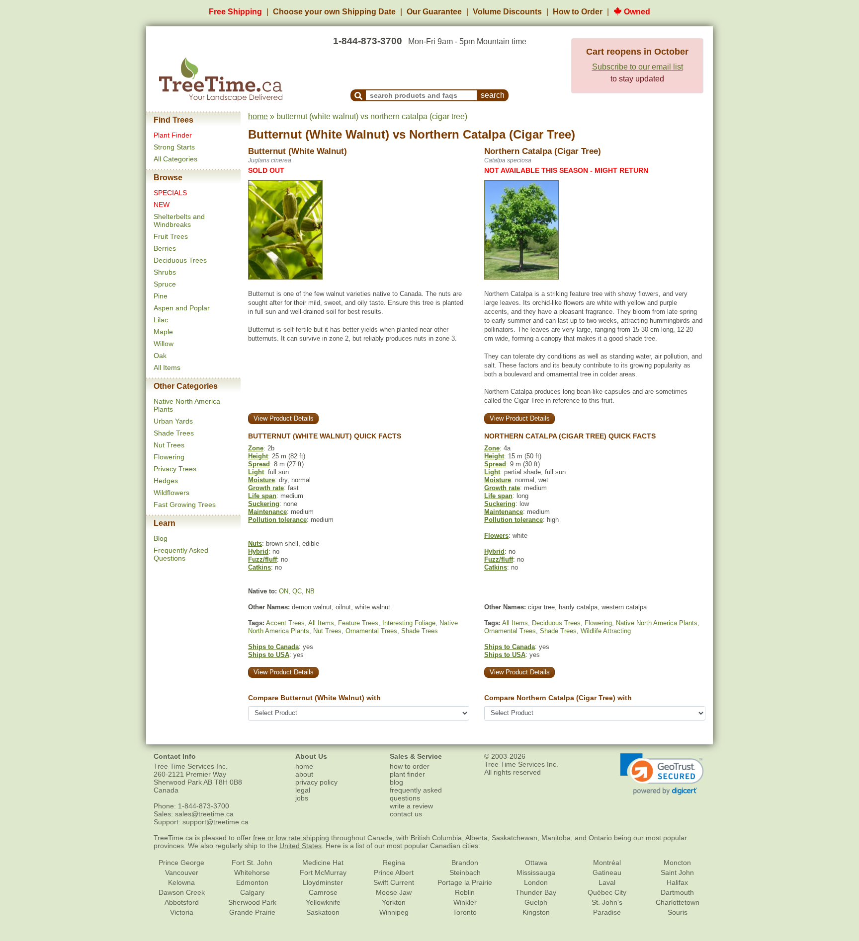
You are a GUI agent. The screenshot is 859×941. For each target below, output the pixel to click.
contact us (406, 814)
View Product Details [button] (284, 418)
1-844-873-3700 (367, 41)
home (258, 116)
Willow (163, 344)
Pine (161, 296)
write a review (411, 806)
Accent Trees (285, 623)
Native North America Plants (656, 623)
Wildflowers (171, 493)
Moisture (261, 480)
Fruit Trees (171, 236)
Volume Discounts (507, 11)
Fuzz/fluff (262, 559)
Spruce (165, 284)
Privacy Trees (175, 469)
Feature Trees (358, 623)
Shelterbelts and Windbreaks (179, 220)
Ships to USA (268, 654)
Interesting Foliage (408, 623)
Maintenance (267, 511)
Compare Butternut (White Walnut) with (314, 698)
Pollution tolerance (277, 519)
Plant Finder (173, 135)
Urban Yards (173, 421)
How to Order (577, 11)
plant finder (407, 774)
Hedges (166, 481)
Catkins (259, 567)
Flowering (169, 457)
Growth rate (266, 488)
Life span (262, 496)
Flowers (496, 535)
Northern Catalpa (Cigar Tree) (492, 134)
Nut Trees (169, 445)
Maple (163, 332)
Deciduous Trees (180, 260)
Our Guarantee (434, 11)
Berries (165, 248)
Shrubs (165, 272)
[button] (661, 774)
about (304, 774)
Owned (636, 11)
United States (300, 846)
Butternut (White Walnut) (318, 134)
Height (258, 456)
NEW (162, 205)
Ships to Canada (273, 647)
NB (310, 591)
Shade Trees (174, 433)
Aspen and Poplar (182, 308)
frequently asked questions (416, 794)
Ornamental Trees (371, 631)
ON (283, 591)
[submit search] (358, 95)
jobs (301, 798)
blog (396, 782)
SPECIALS (170, 193)
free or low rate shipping (291, 838)
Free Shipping (235, 11)
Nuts (255, 543)
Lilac (161, 320)
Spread (259, 464)
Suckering (263, 503)
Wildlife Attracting (606, 631)
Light (256, 472)
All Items (167, 367)
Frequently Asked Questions (181, 554)
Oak (160, 356)
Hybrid (258, 551)
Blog (161, 538)
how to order (410, 766)
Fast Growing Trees (185, 504)
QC (297, 591)
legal (302, 790)
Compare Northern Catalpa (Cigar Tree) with (558, 698)
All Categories (175, 159)
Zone (255, 448)
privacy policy (316, 782)
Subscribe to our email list (637, 67)
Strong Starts (174, 147)
